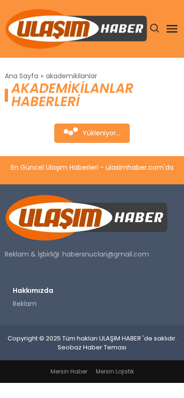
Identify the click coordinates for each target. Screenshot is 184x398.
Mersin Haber (68, 371)
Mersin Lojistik (115, 371)
